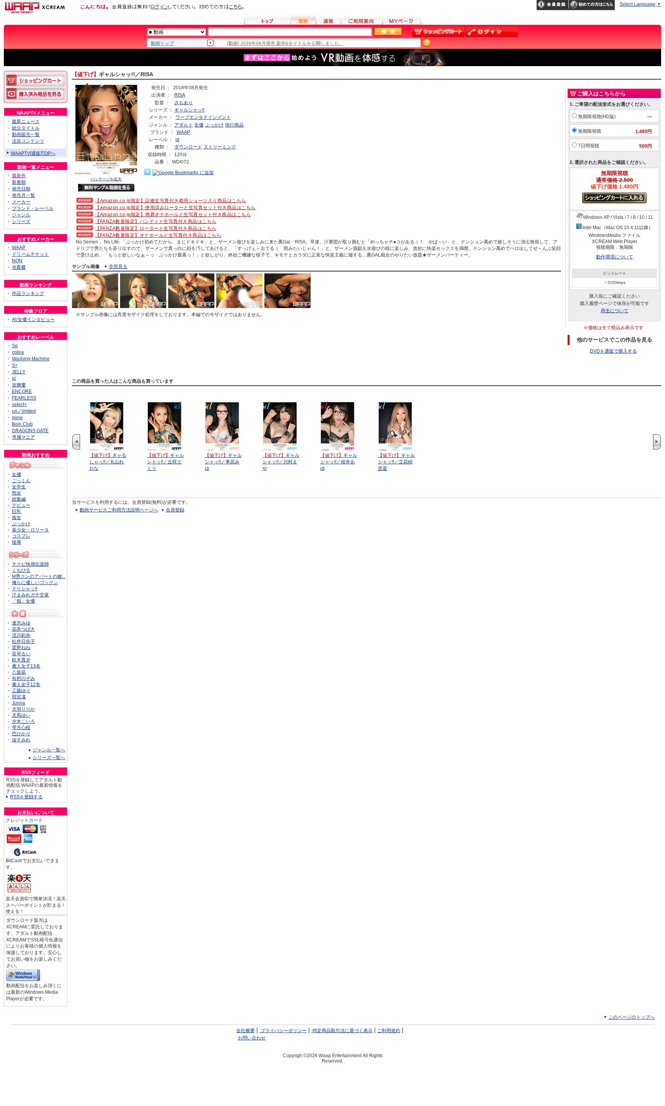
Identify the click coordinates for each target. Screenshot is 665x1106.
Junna (18, 703)
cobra (18, 352)
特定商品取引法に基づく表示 (342, 1030)
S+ (15, 365)
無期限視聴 (589, 131)
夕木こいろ (23, 721)
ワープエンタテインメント (203, 117)
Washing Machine (31, 358)
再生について (614, 310)
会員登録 (175, 510)
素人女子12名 (26, 684)
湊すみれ (21, 740)
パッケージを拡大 (106, 179)
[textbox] (290, 31)
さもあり (183, 102)
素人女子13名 (26, 666)
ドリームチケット (30, 254)
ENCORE (22, 391)
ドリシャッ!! (24, 588)
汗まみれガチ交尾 (30, 595)
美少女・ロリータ (30, 530)
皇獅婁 (19, 385)
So (15, 345)
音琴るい (21, 653)
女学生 (19, 487)
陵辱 (16, 542)
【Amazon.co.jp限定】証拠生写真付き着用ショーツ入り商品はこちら (170, 200)
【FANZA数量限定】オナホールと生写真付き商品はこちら (158, 235)
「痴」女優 (23, 601)
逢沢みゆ (21, 623)
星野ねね (21, 647)
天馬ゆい (21, 715)
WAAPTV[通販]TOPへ (33, 153)
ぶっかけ (214, 125)
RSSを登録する (26, 797)
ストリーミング (220, 147)
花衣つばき (23, 629)
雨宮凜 (19, 697)
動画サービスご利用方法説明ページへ (119, 510)
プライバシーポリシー (283, 1030)
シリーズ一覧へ (49, 757)
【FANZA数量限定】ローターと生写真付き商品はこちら (156, 228)
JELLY (18, 372)
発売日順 (21, 189)
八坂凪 (19, 672)
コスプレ (21, 536)
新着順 (19, 182)
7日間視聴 (588, 145)
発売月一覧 (23, 195)
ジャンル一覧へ (49, 750)
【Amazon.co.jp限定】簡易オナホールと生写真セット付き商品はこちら (173, 214)
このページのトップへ (631, 1017)
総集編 (19, 499)
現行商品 (234, 125)
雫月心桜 (21, 727)
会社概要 (245, 1030)
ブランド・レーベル (32, 208)
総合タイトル (26, 128)
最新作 (19, 175)
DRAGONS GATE (30, 430)
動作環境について (614, 257)
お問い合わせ (252, 1038)
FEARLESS (24, 398)
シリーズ (21, 221)
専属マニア (23, 437)
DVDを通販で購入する (613, 351)
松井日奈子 (23, 641)
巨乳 (16, 511)
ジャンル (21, 215)
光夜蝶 (19, 267)
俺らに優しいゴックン (35, 582)
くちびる (21, 570)
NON (17, 260)
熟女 (16, 493)
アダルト (183, 125)
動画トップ (162, 43)
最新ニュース (26, 121)
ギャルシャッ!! (189, 110)
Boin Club (22, 424)
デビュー (21, 505)
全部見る (118, 266)
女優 (199, 125)
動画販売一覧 (26, 134)
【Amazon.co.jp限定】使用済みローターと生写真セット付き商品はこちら (175, 207)
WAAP (183, 132)
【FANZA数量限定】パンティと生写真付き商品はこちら (156, 221)
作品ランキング (28, 293)
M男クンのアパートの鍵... (38, 576)
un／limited (24, 411)
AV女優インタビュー (33, 319)
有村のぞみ (23, 678)
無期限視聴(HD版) (597, 116)
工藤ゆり (21, 690)
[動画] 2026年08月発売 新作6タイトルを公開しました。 (285, 43)
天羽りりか (23, 709)
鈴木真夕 (21, 660)
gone (17, 417)
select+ (19, 404)
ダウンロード (188, 147)
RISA (179, 95)
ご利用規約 (388, 1030)
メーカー (21, 202)
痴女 (16, 517)
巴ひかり (21, 733)
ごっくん (21, 480)
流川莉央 (21, 635)
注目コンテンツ (28, 141)
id (177, 139)
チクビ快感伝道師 (30, 564)
